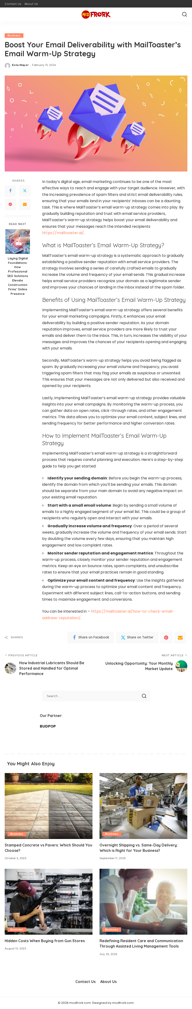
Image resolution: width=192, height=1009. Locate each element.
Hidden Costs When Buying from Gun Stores (45, 940)
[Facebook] (10, 191)
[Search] (184, 15)
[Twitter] (24, 191)
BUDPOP (48, 726)
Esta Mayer (20, 65)
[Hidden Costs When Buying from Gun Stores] (48, 902)
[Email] (24, 204)
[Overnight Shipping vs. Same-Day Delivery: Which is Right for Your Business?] (143, 806)
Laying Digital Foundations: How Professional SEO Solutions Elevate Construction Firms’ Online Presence (17, 276)
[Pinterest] (10, 204)
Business (14, 35)
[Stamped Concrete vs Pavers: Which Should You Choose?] (48, 806)
